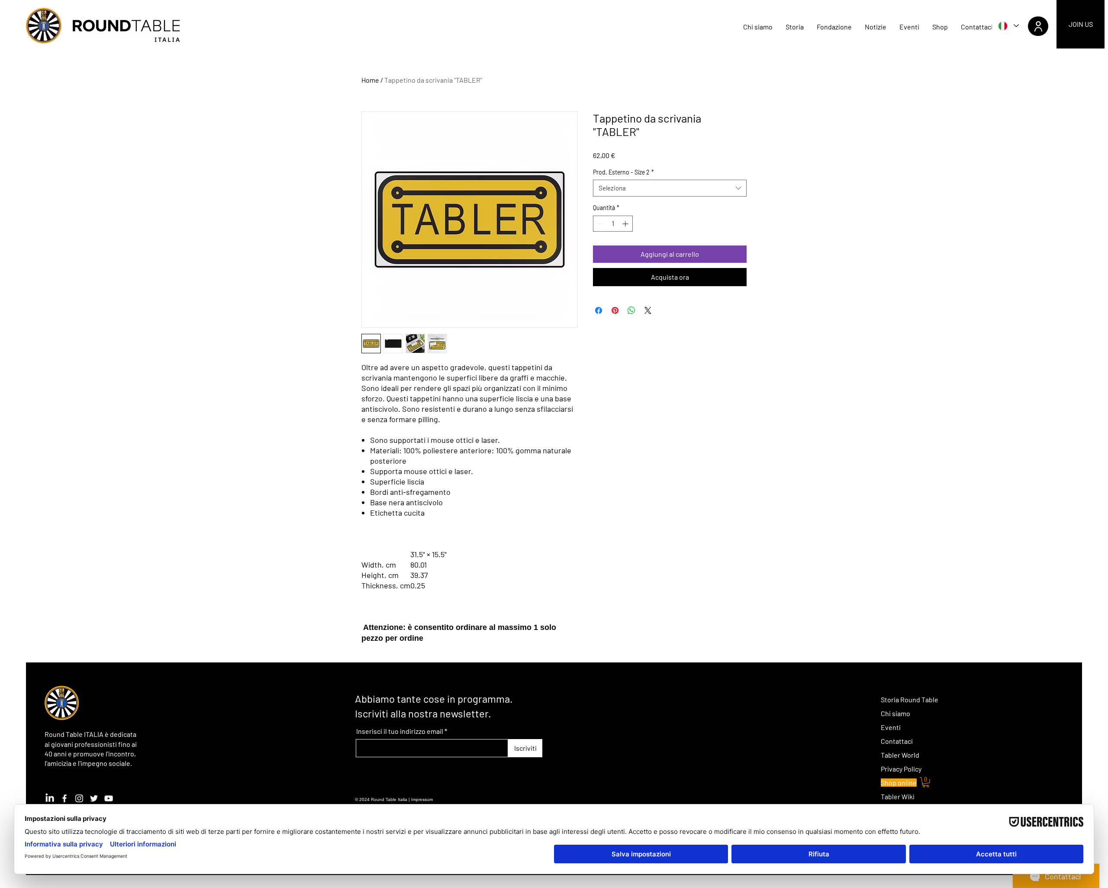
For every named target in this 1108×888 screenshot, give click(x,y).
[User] (1038, 26)
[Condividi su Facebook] (598, 310)
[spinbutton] (613, 223)
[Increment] (626, 223)
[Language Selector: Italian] (1008, 26)
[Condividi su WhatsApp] (631, 310)
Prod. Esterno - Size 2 (623, 172)
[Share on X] (648, 310)
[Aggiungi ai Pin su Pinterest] (615, 310)
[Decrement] (599, 223)
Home (370, 80)
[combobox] (670, 188)
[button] (926, 782)
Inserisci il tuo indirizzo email (399, 731)
